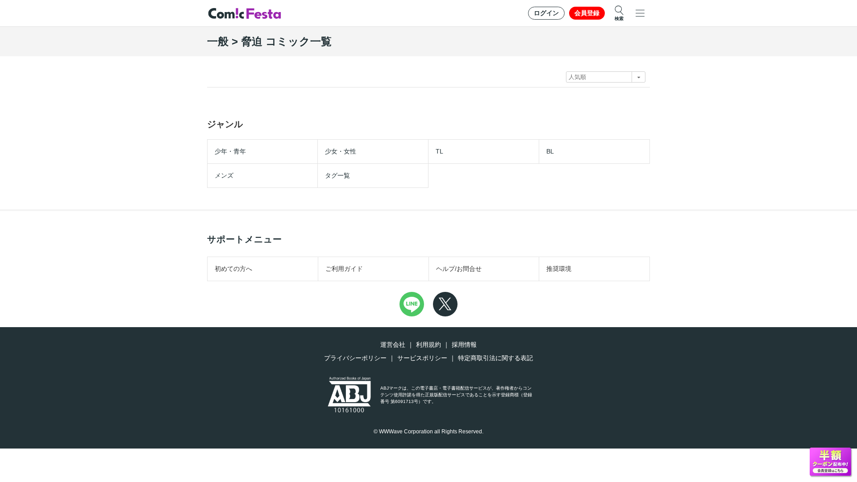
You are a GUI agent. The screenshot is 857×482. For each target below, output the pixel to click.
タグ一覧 (337, 175)
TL (439, 151)
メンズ (224, 175)
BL (550, 151)
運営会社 (392, 344)
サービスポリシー (422, 358)
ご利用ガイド (344, 268)
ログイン (546, 13)
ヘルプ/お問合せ (459, 268)
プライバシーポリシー (355, 358)
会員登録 (586, 13)
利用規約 (428, 344)
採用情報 (464, 344)
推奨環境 (558, 268)
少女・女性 (340, 151)
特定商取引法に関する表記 (495, 358)
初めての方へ (233, 268)
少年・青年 (230, 151)
